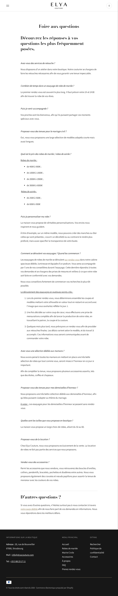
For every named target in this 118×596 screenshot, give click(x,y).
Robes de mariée (70, 548)
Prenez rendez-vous (71, 569)
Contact (94, 556)
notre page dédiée (29, 509)
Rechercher (95, 544)
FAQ (64, 565)
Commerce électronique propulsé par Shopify (54, 587)
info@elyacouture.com (23, 554)
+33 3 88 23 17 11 (18, 561)
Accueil (65, 544)
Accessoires (67, 556)
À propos (66, 560)
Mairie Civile (68, 552)
